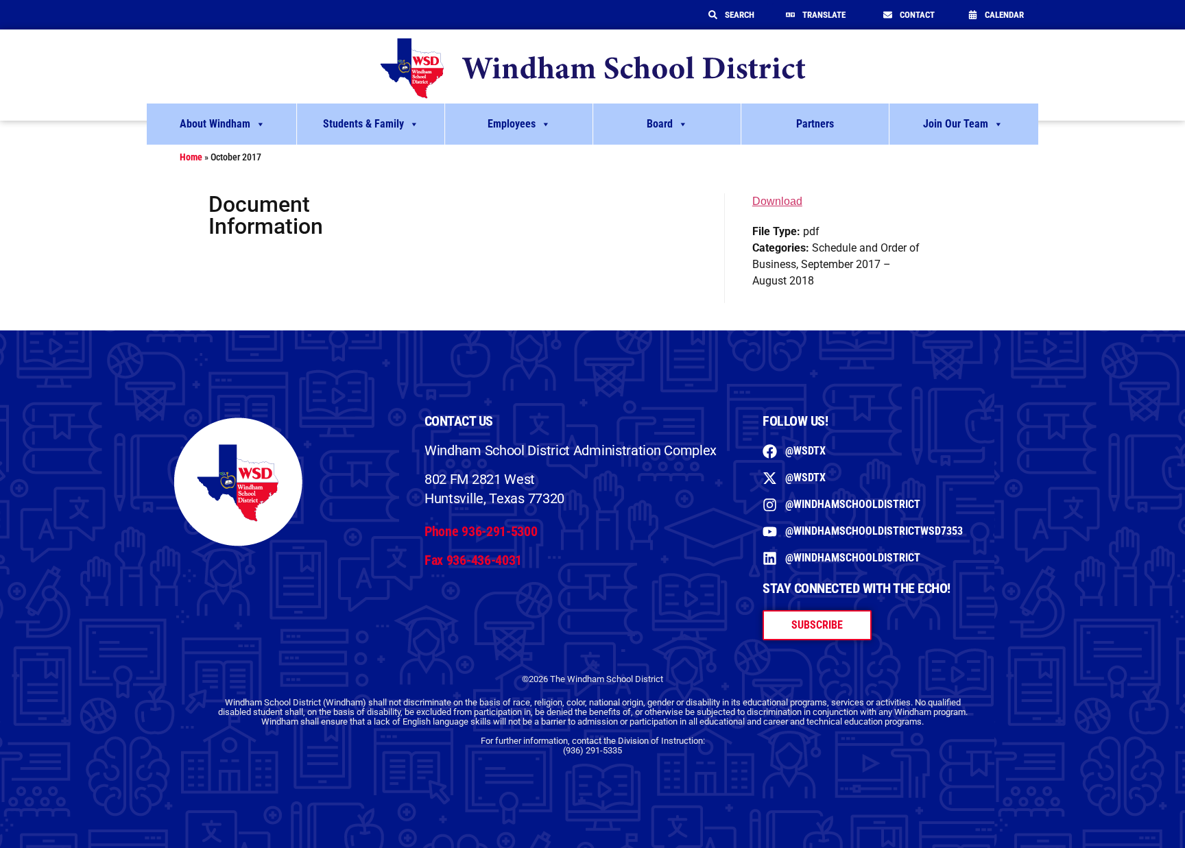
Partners (815, 123)
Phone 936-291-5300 (481, 531)
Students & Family (363, 123)
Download (777, 201)
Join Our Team (955, 123)
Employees (512, 123)
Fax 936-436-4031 (473, 560)
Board (660, 123)
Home (191, 157)
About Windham (215, 123)
